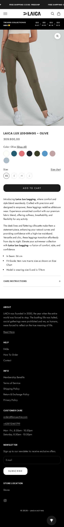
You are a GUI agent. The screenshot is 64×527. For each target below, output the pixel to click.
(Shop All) (22, 147)
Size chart (56, 169)
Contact (7, 360)
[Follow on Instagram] (5, 500)
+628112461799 (11, 423)
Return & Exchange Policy (16, 394)
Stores (6, 490)
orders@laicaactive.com (15, 417)
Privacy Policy (10, 400)
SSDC (37, 518)
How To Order (10, 354)
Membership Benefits (14, 377)
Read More (9, 332)
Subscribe (15, 471)
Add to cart (32, 188)
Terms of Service (11, 383)
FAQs (6, 349)
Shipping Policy (11, 388)
